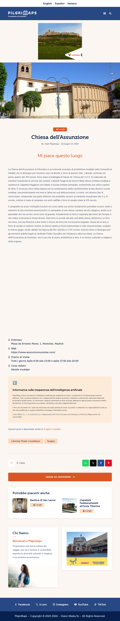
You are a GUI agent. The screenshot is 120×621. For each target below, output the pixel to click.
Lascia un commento (59, 476)
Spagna (51, 441)
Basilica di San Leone (42, 500)
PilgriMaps (21, 616)
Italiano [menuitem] (72, 3)
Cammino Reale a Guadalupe (25, 441)
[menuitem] (47, 3)
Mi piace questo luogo (60, 155)
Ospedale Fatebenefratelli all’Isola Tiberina (90, 503)
